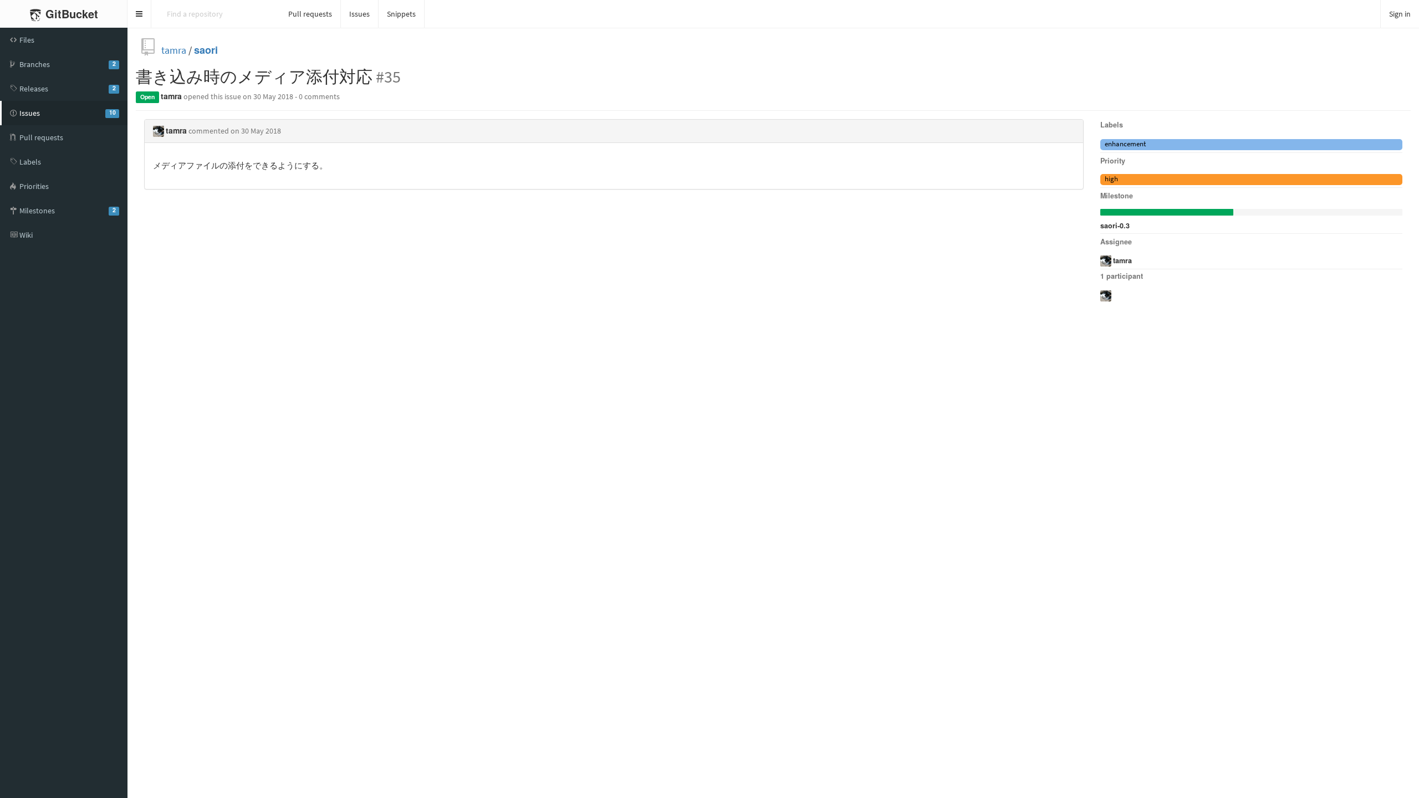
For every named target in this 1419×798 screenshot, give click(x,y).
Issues (359, 14)
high (1111, 179)
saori (206, 50)
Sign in (1400, 14)
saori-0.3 (1115, 226)
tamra (173, 50)
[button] (139, 14)
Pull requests (310, 14)
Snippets (401, 14)
